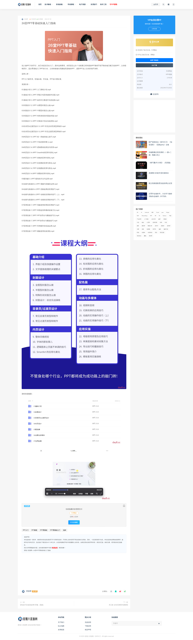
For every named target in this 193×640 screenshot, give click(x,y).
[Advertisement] (74, 570)
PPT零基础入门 (55, 530)
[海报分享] (124, 591)
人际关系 (153, 219)
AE (137, 212)
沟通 (138, 229)
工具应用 (33, 19)
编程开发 (166, 229)
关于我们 (61, 622)
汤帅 (64, 530)
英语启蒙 (162, 232)
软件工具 (103, 4)
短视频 (148, 229)
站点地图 (61, 626)
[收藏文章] (111, 591)
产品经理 (139, 219)
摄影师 (143, 225)
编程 (160, 229)
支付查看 (75, 522)
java (163, 212)
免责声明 (88, 630)
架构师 (168, 225)
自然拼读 (150, 232)
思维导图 (155, 222)
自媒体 (143, 232)
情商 (161, 222)
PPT (151, 215)
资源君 (28, 591)
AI (141, 212)
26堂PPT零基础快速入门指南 (42, 550)
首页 (40, 4)
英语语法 (139, 235)
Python (164, 215)
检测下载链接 (154, 60)
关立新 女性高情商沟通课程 (118, 605)
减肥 (159, 219)
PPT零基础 (43, 530)
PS (159, 215)
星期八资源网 (28, 550)
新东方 (156, 225)
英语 (156, 232)
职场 (138, 232)
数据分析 (150, 225)
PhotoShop (144, 215)
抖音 (166, 222)
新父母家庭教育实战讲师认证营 (160, 183)
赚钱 (145, 235)
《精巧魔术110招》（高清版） (160, 163)
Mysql (167, 212)
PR (155, 215)
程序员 (154, 229)
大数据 (165, 219)
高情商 (150, 235)
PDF (138, 215)
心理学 (148, 222)
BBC (153, 212)
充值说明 (88, 622)
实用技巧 (94, 4)
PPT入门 (25, 530)
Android (147, 212)
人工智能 (146, 219)
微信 (143, 222)
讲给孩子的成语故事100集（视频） (32, 605)
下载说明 (88, 626)
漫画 (143, 229)
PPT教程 (34, 530)
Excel (157, 212)
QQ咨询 (155, 94)
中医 (170, 215)
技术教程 (40, 19)
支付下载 (154, 65)
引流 (138, 222)
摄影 (138, 225)
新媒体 (162, 225)
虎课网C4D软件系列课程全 (159, 173)
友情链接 (61, 630)
